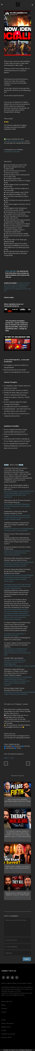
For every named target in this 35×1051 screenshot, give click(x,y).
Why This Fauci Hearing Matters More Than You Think (17, 800)
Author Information (7, 1023)
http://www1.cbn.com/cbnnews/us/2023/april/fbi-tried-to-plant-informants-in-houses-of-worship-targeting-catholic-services (19, 564)
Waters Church (6, 1027)
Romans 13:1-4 (8, 289)
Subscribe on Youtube (8, 1034)
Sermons (4, 1008)
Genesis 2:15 (20, 283)
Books (3, 1005)
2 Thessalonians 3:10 (22, 285)
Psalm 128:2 (11, 285)
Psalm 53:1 (7, 287)
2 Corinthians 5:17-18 (20, 289)
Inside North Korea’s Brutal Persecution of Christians (17, 894)
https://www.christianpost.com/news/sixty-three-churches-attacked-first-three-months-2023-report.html (17, 553)
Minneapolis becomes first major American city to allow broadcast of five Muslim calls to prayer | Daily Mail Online (17, 586)
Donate (3, 1030)
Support (3, 1012)
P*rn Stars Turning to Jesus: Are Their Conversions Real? (17, 867)
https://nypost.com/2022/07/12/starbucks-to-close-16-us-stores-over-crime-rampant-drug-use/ (17, 506)
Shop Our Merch (6, 1037)
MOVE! (3, 1020)
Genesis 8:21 (22, 287)
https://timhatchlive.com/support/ (14, 141)
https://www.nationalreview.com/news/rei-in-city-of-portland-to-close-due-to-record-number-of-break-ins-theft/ (17, 517)
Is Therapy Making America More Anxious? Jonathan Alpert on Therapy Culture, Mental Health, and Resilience (17, 833)
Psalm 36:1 (14, 287)
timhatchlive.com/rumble (12, 151)
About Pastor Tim (6, 1001)
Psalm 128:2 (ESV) (11, 271)
